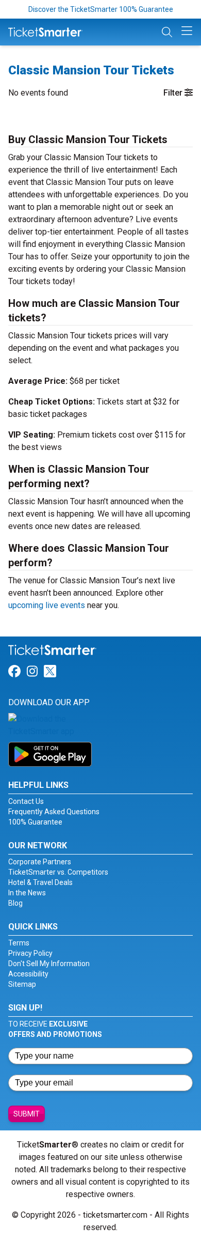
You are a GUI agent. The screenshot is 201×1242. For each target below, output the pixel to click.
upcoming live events (46, 605)
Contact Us (26, 801)
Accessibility (28, 974)
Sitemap (22, 984)
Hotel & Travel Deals (40, 882)
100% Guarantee (35, 822)
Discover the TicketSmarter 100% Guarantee (100, 9)
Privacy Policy (30, 953)
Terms (18, 943)
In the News (27, 893)
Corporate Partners (39, 862)
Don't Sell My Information (49, 963)
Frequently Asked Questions (53, 812)
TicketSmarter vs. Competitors (58, 872)
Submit (26, 1114)
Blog (15, 903)
